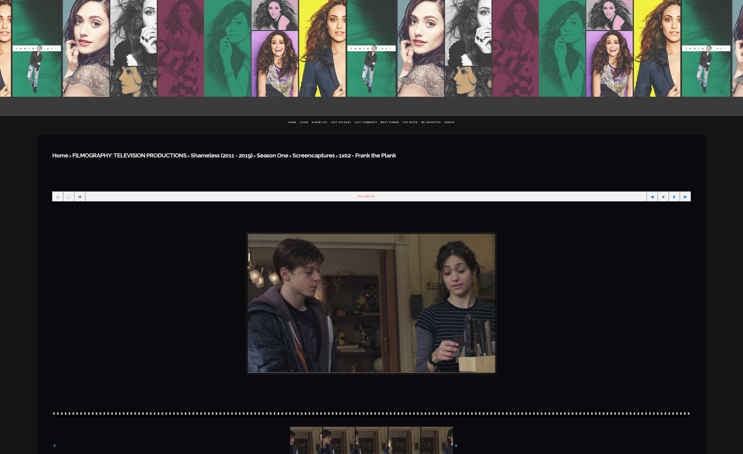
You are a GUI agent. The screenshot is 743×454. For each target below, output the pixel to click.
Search (449, 122)
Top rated (410, 122)
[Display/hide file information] (68, 194)
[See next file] (674, 194)
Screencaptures (261, 154)
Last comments (366, 122)
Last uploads (341, 122)
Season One (229, 154)
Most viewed (390, 122)
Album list (320, 122)
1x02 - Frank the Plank (304, 154)
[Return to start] (652, 194)
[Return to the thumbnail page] (57, 194)
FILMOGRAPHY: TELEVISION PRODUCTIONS (114, 154)
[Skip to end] (685, 194)
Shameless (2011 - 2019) (188, 154)
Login (304, 122)
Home (292, 122)
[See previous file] (663, 194)
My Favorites (431, 122)
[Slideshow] (79, 194)
